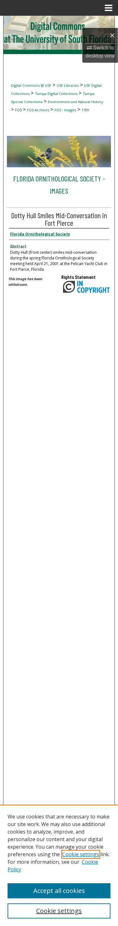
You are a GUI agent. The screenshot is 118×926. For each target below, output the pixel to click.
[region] (59, 865)
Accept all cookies (59, 890)
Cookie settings (80, 854)
